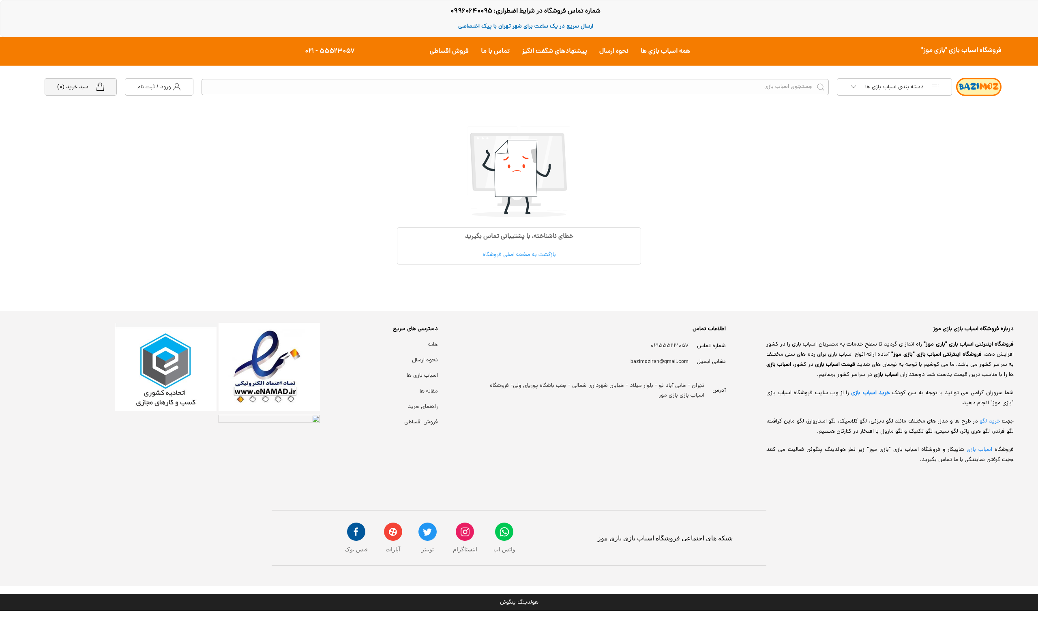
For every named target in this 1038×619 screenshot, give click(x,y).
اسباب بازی (981, 450)
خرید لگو (990, 421)
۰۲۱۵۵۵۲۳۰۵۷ (669, 346)
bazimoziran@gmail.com (659, 362)
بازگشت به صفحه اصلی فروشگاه (519, 255)
